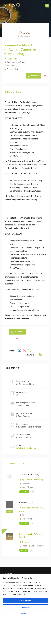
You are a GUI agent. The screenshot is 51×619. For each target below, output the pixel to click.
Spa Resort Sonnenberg (32, 480)
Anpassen (26, 607)
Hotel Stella (12, 59)
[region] (25, 596)
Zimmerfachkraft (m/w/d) (29, 475)
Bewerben (35, 76)
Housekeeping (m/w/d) (28, 503)
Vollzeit (24, 491)
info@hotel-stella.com (26, 448)
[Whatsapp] (30, 351)
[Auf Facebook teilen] (20, 351)
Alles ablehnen (25, 614)
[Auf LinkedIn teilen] (25, 351)
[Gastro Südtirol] (11, 5)
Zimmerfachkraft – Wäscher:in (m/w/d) (31, 535)
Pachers (25, 542)
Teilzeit (24, 550)
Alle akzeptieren (25, 600)
